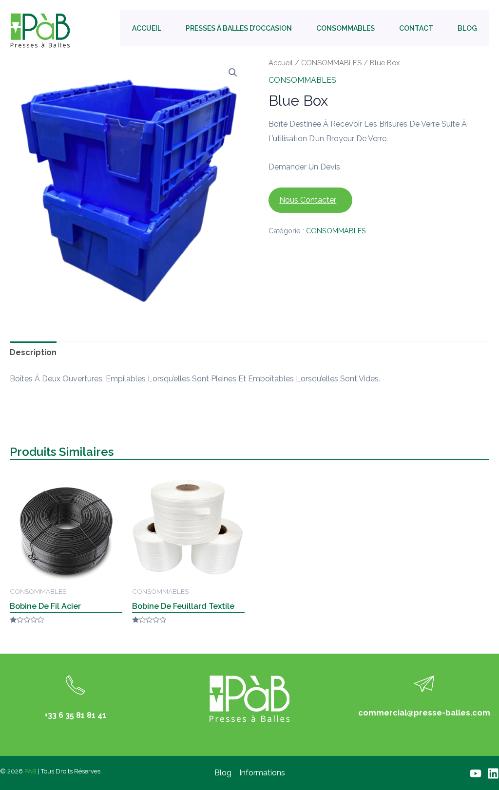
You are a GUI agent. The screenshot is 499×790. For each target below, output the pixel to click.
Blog (467, 28)
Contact (416, 28)
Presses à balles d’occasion (239, 28)
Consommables (345, 28)
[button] (233, 72)
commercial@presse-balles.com (424, 712)
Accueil (146, 28)
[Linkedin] (493, 773)
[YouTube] (475, 773)
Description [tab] (33, 352)
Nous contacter (307, 200)
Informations (262, 772)
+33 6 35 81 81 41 (75, 715)
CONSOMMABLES (331, 62)
